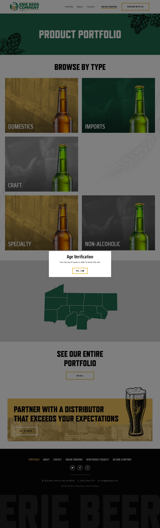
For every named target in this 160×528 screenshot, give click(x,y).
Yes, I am (80, 270)
